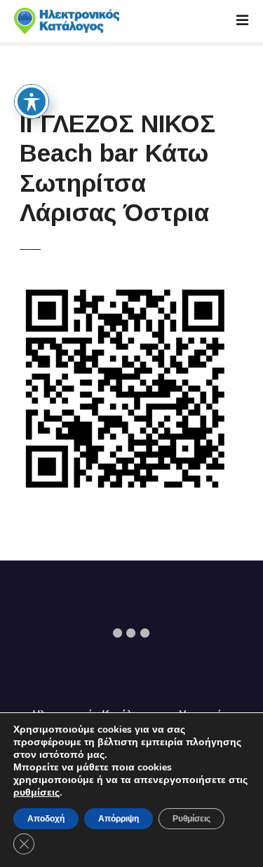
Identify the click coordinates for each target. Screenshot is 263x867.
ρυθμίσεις (36, 793)
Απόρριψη (118, 818)
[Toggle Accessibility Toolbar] (31, 101)
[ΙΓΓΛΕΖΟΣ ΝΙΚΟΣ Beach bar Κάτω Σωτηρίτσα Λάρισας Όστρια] (125, 291)
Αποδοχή (46, 818)
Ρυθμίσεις (191, 818)
